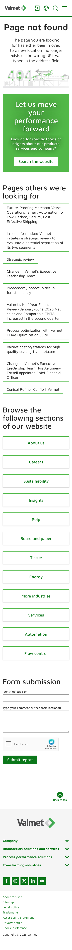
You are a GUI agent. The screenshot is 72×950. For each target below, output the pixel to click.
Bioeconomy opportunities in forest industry (31, 290)
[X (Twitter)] (24, 881)
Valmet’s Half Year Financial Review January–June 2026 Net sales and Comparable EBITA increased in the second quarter (34, 311)
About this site (12, 897)
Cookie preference (15, 928)
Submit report (20, 759)
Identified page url (15, 691)
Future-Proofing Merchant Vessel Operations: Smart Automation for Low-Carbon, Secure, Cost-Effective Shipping (35, 214)
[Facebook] (6, 881)
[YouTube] (42, 881)
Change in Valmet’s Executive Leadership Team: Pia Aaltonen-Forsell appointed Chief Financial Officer (34, 370)
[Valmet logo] (17, 8)
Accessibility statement (18, 917)
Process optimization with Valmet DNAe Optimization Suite (34, 332)
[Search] (55, 8)
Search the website (36, 161)
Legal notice (11, 907)
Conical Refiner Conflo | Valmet (33, 389)
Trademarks (10, 912)
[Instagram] (15, 881)
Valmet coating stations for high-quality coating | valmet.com (34, 349)
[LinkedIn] (33, 881)
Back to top (60, 799)
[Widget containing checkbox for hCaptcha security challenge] (31, 744)
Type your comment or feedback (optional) (32, 707)
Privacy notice (12, 922)
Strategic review (20, 259)
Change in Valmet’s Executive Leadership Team (31, 273)
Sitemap (8, 902)
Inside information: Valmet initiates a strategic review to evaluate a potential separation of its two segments (35, 240)
